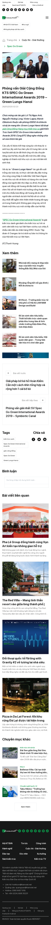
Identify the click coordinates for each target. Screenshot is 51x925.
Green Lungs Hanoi (11, 460)
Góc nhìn (23, 854)
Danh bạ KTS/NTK (19, 5)
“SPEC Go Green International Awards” (22, 220)
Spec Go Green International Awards (14, 445)
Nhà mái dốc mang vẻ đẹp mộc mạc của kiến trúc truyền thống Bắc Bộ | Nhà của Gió (34, 266)
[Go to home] (10, 17)
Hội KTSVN (7, 843)
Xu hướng (41, 854)
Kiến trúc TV (40, 859)
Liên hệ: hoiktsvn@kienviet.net (18, 884)
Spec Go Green (9, 456)
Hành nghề (7, 848)
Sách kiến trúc (9, 859)
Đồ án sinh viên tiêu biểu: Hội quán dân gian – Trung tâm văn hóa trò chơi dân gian (33, 340)
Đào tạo (6, 854)
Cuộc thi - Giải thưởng (36, 848)
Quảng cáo (6, 2)
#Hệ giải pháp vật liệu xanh (14, 29)
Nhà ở (22, 767)
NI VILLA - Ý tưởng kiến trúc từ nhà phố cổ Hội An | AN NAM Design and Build (33, 303)
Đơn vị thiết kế (38, 5)
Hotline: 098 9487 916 (15, 890)
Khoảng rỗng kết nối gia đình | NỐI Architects (33, 284)
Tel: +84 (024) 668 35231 (16, 893)
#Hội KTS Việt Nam (11, 25)
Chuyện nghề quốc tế (28, 786)
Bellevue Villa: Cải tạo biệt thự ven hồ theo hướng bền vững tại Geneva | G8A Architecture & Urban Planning (33, 771)
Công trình (41, 843)
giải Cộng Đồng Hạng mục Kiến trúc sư (21, 129)
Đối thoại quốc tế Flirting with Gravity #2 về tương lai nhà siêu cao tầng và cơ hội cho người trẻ (23, 662)
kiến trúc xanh (9, 439)
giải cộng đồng (9, 451)
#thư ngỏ (25, 25)
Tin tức (24, 843)
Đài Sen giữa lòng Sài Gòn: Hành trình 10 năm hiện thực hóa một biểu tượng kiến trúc (34, 752)
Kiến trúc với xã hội (27, 748)
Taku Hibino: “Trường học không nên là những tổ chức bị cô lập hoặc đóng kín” (34, 790)
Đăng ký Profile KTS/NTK (21, 911)
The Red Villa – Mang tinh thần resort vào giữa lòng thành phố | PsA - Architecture (23, 604)
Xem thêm (25, 807)
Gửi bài (20, 2)
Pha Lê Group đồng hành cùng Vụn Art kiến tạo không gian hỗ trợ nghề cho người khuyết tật (25, 546)
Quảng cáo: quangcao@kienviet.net (21, 887)
